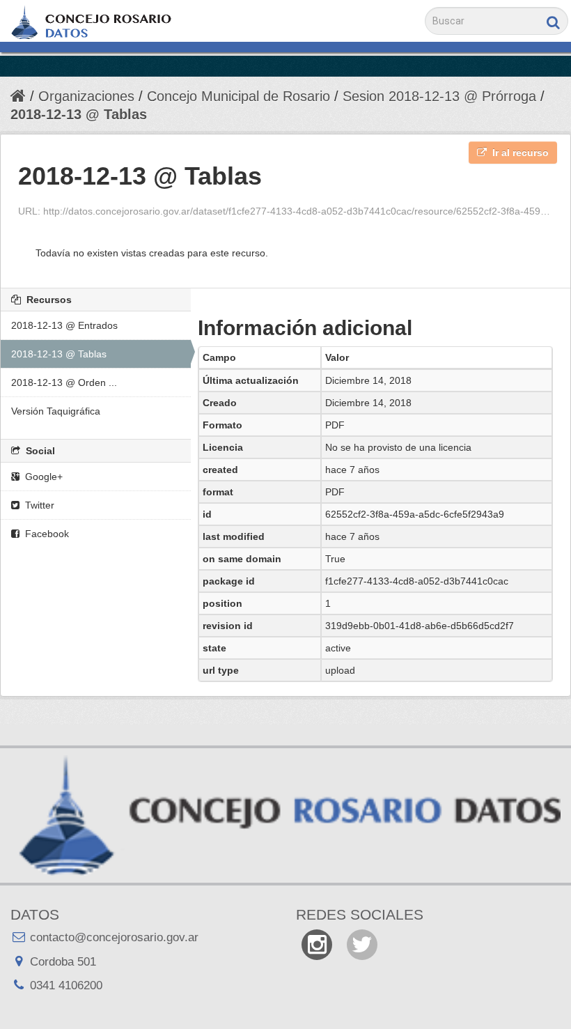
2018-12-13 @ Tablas (78, 114)
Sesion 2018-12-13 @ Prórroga (439, 96)
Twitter (38, 505)
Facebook (45, 533)
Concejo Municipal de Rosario (238, 96)
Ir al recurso (519, 152)
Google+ (42, 476)
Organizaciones (86, 96)
